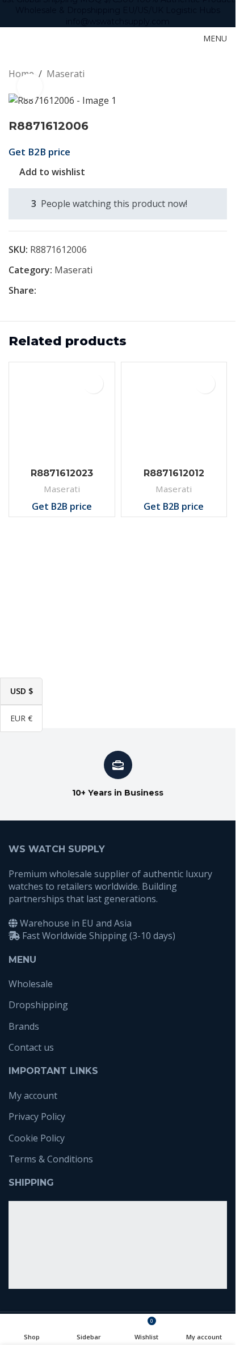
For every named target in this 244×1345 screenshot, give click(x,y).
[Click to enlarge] (30, 86)
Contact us (31, 1047)
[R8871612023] (62, 415)
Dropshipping (38, 1005)
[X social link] (57, 290)
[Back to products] (206, 74)
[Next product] (220, 74)
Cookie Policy (37, 1138)
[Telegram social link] (97, 290)
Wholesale (31, 984)
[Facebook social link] (43, 290)
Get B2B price (39, 151)
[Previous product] (193, 74)
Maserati (66, 73)
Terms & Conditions (51, 1159)
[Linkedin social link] (84, 290)
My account (33, 1095)
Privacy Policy (37, 1116)
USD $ (26, 690)
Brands (24, 1026)
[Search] (174, 38)
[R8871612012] (174, 415)
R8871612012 (174, 473)
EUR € (26, 718)
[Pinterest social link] (70, 290)
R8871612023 (62, 473)
